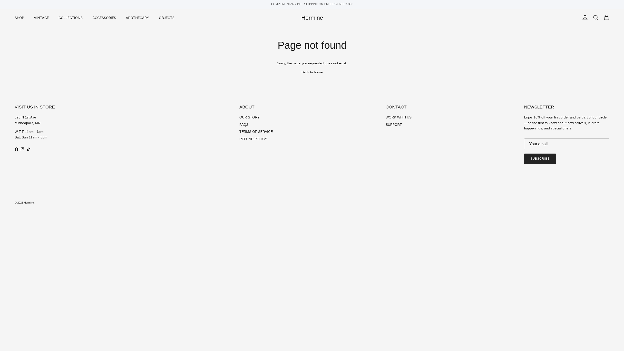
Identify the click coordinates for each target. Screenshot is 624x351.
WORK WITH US (398, 117)
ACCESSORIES (104, 18)
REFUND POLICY (253, 139)
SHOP (19, 18)
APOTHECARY (137, 18)
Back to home (312, 72)
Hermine (29, 202)
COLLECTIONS (70, 18)
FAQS (243, 125)
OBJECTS (167, 18)
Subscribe (540, 158)
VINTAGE (41, 18)
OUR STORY (249, 117)
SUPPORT (394, 125)
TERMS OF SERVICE (256, 132)
